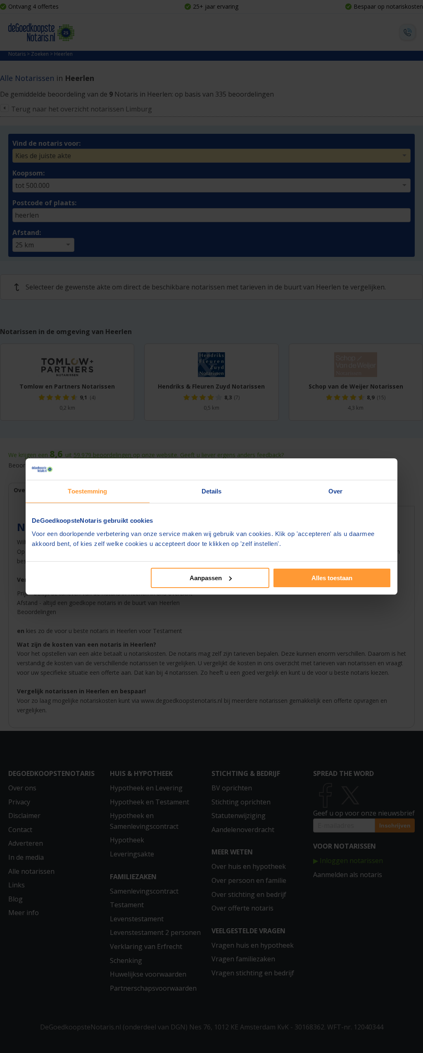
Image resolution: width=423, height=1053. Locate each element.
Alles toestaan (331, 577)
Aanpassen (206, 577)
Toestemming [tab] (87, 491)
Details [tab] (212, 491)
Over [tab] (335, 491)
